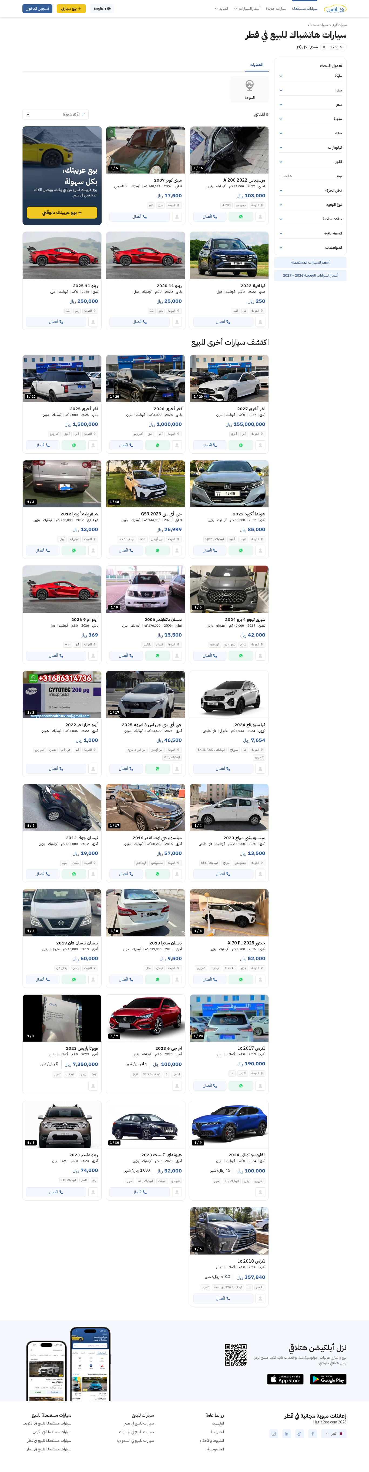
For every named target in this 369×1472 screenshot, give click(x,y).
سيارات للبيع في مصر (139, 1423)
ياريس (83, 1074)
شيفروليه (74, 539)
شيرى (243, 644)
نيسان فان (61, 968)
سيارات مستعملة (304, 8)
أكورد (232, 539)
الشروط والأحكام (211, 1440)
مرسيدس (241, 205)
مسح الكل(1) (307, 47)
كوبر (151, 205)
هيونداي (176, 1181)
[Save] (196, 133)
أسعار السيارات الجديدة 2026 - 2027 (310, 275)
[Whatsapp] (241, 217)
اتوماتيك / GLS (209, 863)
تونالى (246, 1181)
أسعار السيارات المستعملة (310, 262)
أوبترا (62, 539)
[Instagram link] (273, 1433)
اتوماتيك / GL (145, 1181)
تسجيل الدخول (37, 8)
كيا (244, 310)
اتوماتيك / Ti (232, 1181)
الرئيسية (218, 1423)
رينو (161, 310)
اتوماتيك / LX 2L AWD (211, 749)
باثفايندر (147, 644)
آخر (244, 433)
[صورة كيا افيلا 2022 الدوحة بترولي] (229, 255)
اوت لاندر (141, 863)
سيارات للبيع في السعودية (135, 1440)
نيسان (159, 644)
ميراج (226, 863)
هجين (52, 749)
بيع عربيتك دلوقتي (59, 212)
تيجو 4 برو (229, 644)
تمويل (134, 1074)
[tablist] (145, 65)
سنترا (148, 968)
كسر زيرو (138, 433)
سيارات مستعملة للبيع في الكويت (46, 1423)
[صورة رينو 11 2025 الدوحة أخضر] (62, 255)
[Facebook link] (312, 1433)
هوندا (243, 539)
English (99, 8)
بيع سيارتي (69, 8)
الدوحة (255, 205)
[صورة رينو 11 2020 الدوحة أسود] (145, 255)
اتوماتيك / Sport (214, 539)
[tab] (257, 65)
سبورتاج (234, 749)
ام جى (176, 1074)
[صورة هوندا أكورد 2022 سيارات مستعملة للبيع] (229, 484)
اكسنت (162, 1181)
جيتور (243, 968)
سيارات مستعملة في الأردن (52, 1432)
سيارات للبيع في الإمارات (136, 1432)
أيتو (77, 644)
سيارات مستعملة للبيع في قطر (49, 1440)
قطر (333, 1433)
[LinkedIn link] (286, 1433)
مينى (160, 205)
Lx (232, 1073)
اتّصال (207, 216)
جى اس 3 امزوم (137, 749)
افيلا (236, 310)
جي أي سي (157, 539)
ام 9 (67, 644)
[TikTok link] (299, 1433)
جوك (64, 863)
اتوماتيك (214, 644)
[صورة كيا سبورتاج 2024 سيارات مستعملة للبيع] (229, 694)
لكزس (242, 1073)
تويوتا (94, 1074)
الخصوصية (215, 1449)
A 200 (226, 205)
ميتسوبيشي (240, 863)
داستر (84, 1180)
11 (152, 310)
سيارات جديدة (276, 8)
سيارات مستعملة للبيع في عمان (48, 1449)
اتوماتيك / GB (126, 539)
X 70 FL (230, 968)
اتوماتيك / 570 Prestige (228, 1287)
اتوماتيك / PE (68, 1180)
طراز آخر (65, 749)
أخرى (234, 433)
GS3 (143, 539)
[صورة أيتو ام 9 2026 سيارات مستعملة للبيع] (62, 589)
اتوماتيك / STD (151, 1074)
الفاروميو (259, 1181)
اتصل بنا (217, 1432)
